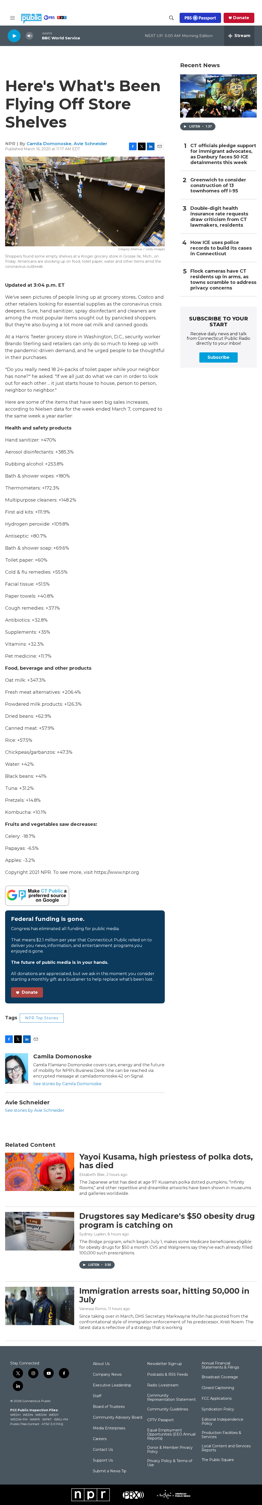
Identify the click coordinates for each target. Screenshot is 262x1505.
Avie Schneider (90, 143)
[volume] (29, 36)
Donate (241, 18)
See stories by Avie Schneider (34, 1110)
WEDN (28, 1415)
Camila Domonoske (49, 143)
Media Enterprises (109, 1428)
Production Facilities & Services (221, 1435)
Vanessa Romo (92, 1308)
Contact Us (103, 1450)
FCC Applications (217, 1399)
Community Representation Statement (171, 1398)
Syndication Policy (218, 1409)
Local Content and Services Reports (226, 1448)
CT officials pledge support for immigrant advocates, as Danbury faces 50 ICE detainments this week (223, 154)
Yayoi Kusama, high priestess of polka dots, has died (166, 1161)
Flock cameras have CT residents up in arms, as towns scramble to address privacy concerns (223, 280)
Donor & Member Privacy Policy (170, 1450)
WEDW (41, 1415)
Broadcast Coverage (220, 1377)
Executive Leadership (112, 1385)
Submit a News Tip (109, 1471)
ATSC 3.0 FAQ (52, 1424)
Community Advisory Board (117, 1418)
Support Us (103, 1460)
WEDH (15, 1415)
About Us (101, 1364)
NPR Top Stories (41, 1018)
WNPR (35, 1419)
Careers (99, 1439)
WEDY (54, 1415)
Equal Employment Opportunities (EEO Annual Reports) (171, 1434)
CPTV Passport (160, 1420)
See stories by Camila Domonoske (67, 1083)
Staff (97, 1396)
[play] (14, 35)
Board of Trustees (109, 1407)
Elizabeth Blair (92, 1174)
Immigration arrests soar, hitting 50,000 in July (164, 1295)
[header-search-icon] (171, 18)
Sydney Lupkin (92, 1234)
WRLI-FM (61, 1419)
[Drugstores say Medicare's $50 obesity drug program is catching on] (39, 1231)
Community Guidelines (167, 1409)
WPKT (47, 1419)
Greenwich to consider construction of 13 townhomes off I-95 (218, 185)
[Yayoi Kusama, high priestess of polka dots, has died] (39, 1172)
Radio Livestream (163, 1385)
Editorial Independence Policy (222, 1422)
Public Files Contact (24, 1424)
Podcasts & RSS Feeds (167, 1375)
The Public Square (218, 1460)
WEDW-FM (18, 1419)
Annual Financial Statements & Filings (220, 1365)
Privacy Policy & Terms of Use (169, 1463)
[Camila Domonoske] (16, 1068)
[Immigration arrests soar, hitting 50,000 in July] (39, 1306)
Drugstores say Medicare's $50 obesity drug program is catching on (167, 1220)
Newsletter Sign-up (164, 1364)
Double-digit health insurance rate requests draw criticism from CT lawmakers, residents (219, 217)
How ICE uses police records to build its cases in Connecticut (221, 248)
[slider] (37, 35)
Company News (107, 1375)
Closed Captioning (218, 1388)
